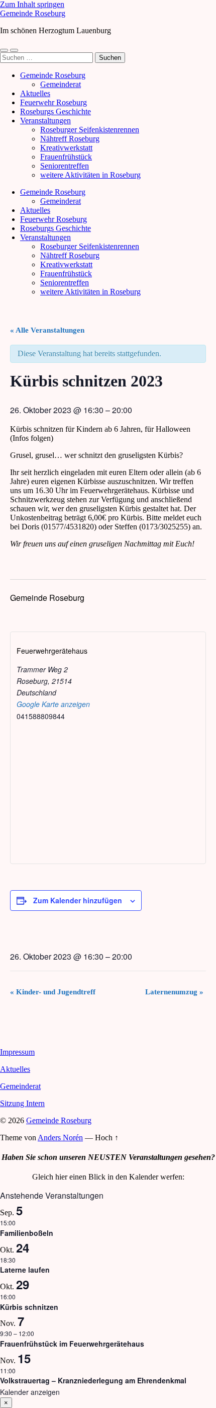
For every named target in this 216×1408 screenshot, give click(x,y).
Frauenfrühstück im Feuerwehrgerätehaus (72, 1344)
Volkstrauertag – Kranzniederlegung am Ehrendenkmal (93, 1380)
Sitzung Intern (22, 1103)
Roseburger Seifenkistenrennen (89, 129)
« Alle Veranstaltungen (47, 330)
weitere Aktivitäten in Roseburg (90, 175)
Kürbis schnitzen (29, 1307)
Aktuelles (35, 93)
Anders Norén (60, 1137)
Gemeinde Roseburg (32, 13)
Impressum (17, 1052)
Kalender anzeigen (30, 1392)
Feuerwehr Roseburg (53, 102)
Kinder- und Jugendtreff (52, 992)
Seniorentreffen (64, 166)
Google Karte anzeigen (53, 704)
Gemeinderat (60, 84)
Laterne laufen (25, 1270)
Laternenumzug (174, 992)
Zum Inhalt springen (32, 4)
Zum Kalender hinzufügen (77, 900)
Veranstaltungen (45, 120)
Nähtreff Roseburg (69, 138)
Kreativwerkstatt (66, 147)
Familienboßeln (26, 1233)
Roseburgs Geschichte (55, 111)
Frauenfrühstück (66, 156)
